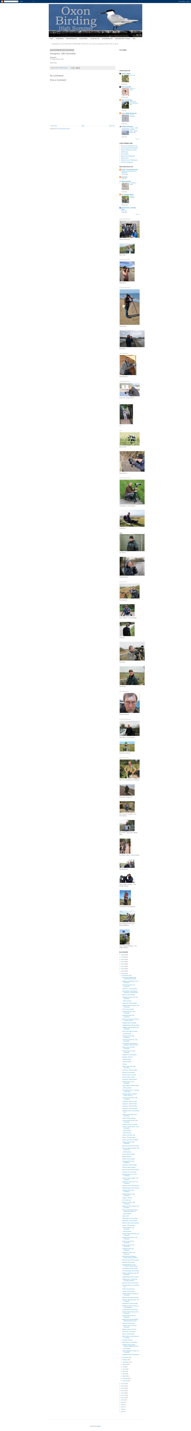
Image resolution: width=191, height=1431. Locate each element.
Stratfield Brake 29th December (130, 1025)
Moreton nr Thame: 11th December (128, 1253)
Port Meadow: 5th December (130, 1309)
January (125, 1380)
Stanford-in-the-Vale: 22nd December (129, 1115)
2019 (122, 971)
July (124, 1367)
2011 (122, 1397)
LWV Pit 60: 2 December (128, 1331)
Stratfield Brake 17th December (130, 1188)
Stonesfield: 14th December (129, 1220)
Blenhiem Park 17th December (130, 1185)
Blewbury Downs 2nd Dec (129, 1329)
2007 (122, 1407)
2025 (122, 957)
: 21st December (126, 1130)
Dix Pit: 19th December (128, 1154)
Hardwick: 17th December (129, 1172)
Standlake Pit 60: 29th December (128, 1036)
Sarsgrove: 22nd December (129, 1108)
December (126, 975)
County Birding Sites (107, 38)
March (124, 1376)
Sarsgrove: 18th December (129, 1165)
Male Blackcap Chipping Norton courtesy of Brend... (130, 1257)
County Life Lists (94, 38)
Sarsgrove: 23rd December (129, 1104)
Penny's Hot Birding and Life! (129, 169)
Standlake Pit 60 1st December (130, 1354)
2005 (122, 1411)
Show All (137, 138)
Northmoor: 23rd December (129, 1106)
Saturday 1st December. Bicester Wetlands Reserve (130, 1345)
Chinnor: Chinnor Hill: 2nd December (129, 1326)
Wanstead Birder (126, 181)
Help (134, 38)
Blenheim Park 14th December (130, 1223)
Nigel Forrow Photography (128, 156)
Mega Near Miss (126, 1156)
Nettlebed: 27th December (129, 1054)
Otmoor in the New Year (128, 1135)
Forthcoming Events (71, 38)
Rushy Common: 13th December (128, 1228)
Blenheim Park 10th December (130, 1260)
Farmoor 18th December (129, 1167)
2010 (122, 1400)
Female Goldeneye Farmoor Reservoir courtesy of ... (130, 1210)
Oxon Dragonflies (126, 87)
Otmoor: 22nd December (129, 1118)
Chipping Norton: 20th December (128, 1142)
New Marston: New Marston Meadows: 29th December (130, 1044)
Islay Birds (124, 177)
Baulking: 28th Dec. (127, 1057)
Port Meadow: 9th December (130, 1268)
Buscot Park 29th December (129, 1031)
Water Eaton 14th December (130, 1218)
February (125, 1378)
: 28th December (126, 1059)
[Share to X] (75, 68)
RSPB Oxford (124, 152)
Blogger (99, 1426)
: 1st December (126, 1348)
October (125, 1359)
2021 (122, 966)
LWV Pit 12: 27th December (129, 1070)
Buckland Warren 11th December (128, 1245)
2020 (122, 968)
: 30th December (126, 1001)
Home (51, 38)
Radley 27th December (128, 1072)
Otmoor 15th (125, 1216)
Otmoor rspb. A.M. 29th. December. (128, 1048)
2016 (122, 1386)
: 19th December (126, 1152)
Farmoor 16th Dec (127, 1198)
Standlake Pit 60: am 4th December (128, 1316)
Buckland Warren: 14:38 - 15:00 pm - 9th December (130, 1265)
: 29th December (126, 1033)
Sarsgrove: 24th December (129, 1101)
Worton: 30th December (128, 994)
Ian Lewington (125, 154)
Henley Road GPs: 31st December (128, 985)
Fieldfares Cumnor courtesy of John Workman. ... (130, 1306)
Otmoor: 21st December (128, 1137)
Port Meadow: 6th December (130, 1303)
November (126, 1357)
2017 (122, 1383)
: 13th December (126, 1231)
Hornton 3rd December (128, 1323)
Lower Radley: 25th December (130, 1085)
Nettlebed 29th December (129, 1023)
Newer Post (53, 126)
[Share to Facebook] (77, 68)
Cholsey (124, 1064)
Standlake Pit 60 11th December (128, 1249)
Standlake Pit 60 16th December (128, 1191)
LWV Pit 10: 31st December (129, 988)
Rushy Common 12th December (128, 1242)
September (126, 1362)
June (124, 1369)
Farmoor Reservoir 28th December (128, 1051)
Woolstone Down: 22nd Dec (129, 1124)
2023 (122, 961)
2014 (122, 1390)
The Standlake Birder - (127, 194)
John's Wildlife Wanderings (129, 113)
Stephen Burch (125, 158)
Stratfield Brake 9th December (130, 1277)
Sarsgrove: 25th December (129, 1079)
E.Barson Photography (127, 162)
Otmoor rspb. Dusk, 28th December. (128, 1067)
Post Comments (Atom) (63, 128)
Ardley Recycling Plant (128, 1289)
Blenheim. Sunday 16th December (128, 1203)
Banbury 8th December (128, 1262)
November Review (127, 1340)
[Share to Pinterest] (79, 68)
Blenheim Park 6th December (130, 1297)
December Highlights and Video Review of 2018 (129, 978)
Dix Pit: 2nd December (128, 1334)
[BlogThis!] (73, 68)
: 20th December (126, 1133)
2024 (122, 959)
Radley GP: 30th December (129, 1003)
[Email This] (72, 68)
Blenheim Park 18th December (130, 1169)
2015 (122, 1388)
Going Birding (59, 38)
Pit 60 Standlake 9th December (130, 1271)
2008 (122, 1404)
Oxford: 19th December (128, 1159)
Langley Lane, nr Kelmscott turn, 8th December (129, 1279)
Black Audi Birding (126, 100)
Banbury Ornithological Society (129, 146)
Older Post (112, 126)
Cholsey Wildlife (126, 73)
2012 (122, 1395)
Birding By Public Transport (122, 38)
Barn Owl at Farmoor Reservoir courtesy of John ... (130, 1019)
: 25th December (126, 1088)
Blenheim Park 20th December (130, 1146)
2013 (122, 1393)
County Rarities (83, 38)
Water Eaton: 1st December (129, 1342)
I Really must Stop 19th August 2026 (134, 103)
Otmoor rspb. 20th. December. (130, 1140)
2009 (122, 1402)
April (124, 1373)
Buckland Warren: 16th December (128, 1194)
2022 (122, 964)
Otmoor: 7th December (128, 1291)
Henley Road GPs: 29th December (128, 1012)
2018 (122, 973)
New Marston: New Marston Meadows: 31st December (130, 991)
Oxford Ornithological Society (129, 150)
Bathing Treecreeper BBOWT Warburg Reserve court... (130, 1320)
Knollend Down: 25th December (128, 1082)
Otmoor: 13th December (128, 1225)
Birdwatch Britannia (127, 126)
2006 (122, 1409)
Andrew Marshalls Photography (129, 148)
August (125, 1364)
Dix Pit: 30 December (128, 1009)
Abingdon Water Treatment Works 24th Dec (129, 1094)
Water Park (124, 210)
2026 (122, 954)
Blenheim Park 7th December (130, 1283)
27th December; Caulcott (129, 1075)
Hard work (132, 75)
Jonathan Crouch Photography (129, 160)
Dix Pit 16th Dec (126, 1200)
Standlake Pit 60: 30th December (128, 1016)
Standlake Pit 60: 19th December (128, 1162)
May (124, 1371)
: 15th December (126, 1213)
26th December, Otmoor (128, 1077)
